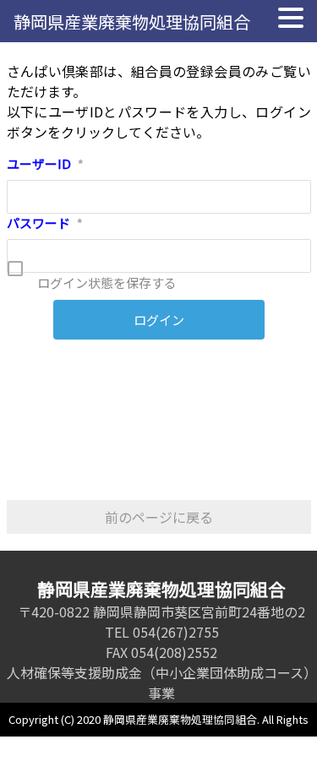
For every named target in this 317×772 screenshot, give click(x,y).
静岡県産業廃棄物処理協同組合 (132, 21)
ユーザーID (45, 163)
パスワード (45, 222)
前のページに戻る (159, 517)
